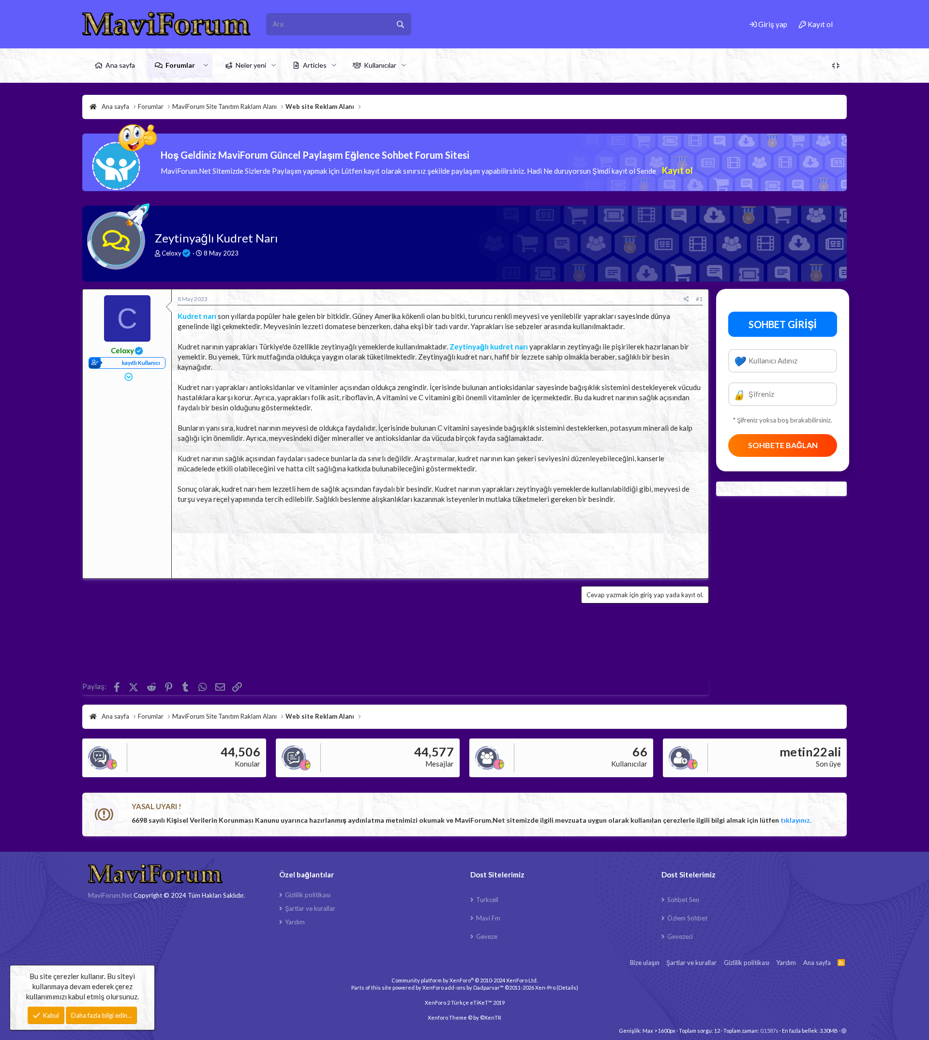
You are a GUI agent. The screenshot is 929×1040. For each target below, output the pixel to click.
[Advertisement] (440, 538)
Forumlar (180, 65)
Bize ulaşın (644, 962)
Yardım (295, 922)
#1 (699, 298)
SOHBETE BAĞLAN (783, 445)
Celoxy (171, 253)
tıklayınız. (795, 820)
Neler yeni (251, 65)
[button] (205, 65)
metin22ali (810, 751)
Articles (315, 65)
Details (567, 987)
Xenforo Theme (464, 1017)
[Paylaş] (686, 299)
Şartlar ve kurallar (310, 908)
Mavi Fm (488, 918)
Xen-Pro (545, 987)
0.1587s (769, 1030)
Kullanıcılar (380, 65)
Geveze (486, 936)
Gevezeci (680, 936)
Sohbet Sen (683, 900)
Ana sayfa (120, 65)
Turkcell (487, 900)
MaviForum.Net (110, 895)
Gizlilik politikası (307, 895)
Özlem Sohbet (687, 918)
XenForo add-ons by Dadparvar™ (463, 987)
